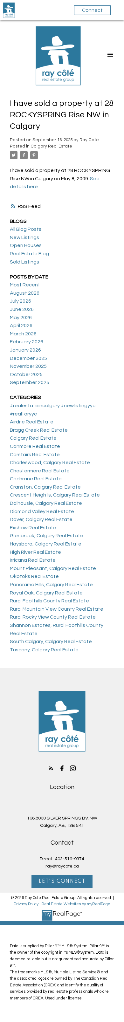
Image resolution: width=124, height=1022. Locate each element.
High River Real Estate (35, 552)
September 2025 (29, 382)
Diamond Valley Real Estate (42, 511)
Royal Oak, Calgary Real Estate (46, 592)
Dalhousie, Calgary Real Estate (46, 503)
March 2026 (23, 333)
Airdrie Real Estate (31, 421)
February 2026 (26, 341)
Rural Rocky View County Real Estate (53, 617)
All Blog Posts (25, 229)
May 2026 (21, 317)
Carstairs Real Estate (35, 454)
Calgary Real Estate (51, 146)
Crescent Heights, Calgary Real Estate (55, 494)
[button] (51, 768)
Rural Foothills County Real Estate (49, 600)
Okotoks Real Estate (34, 576)
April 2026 (21, 325)
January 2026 (25, 350)
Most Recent (25, 284)
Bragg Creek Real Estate (39, 430)
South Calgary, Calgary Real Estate (51, 641)
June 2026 (22, 309)
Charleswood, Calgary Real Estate (50, 462)
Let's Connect (62, 881)
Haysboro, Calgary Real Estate (45, 543)
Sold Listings (24, 261)
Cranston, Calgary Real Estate (45, 487)
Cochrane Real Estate (36, 478)
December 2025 (28, 358)
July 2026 (20, 301)
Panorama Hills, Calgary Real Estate (51, 584)
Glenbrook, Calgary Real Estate (46, 535)
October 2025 (26, 374)
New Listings (24, 237)
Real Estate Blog (29, 253)
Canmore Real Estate (35, 446)
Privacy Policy (26, 904)
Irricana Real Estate (33, 560)
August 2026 (24, 293)
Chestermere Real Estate (40, 470)
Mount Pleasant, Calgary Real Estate (53, 568)
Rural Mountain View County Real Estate (56, 609)
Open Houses (26, 245)
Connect (92, 10)
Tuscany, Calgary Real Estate (44, 649)
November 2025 (28, 366)
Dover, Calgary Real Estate (41, 519)
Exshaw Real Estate (33, 527)
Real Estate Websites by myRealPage (75, 904)
